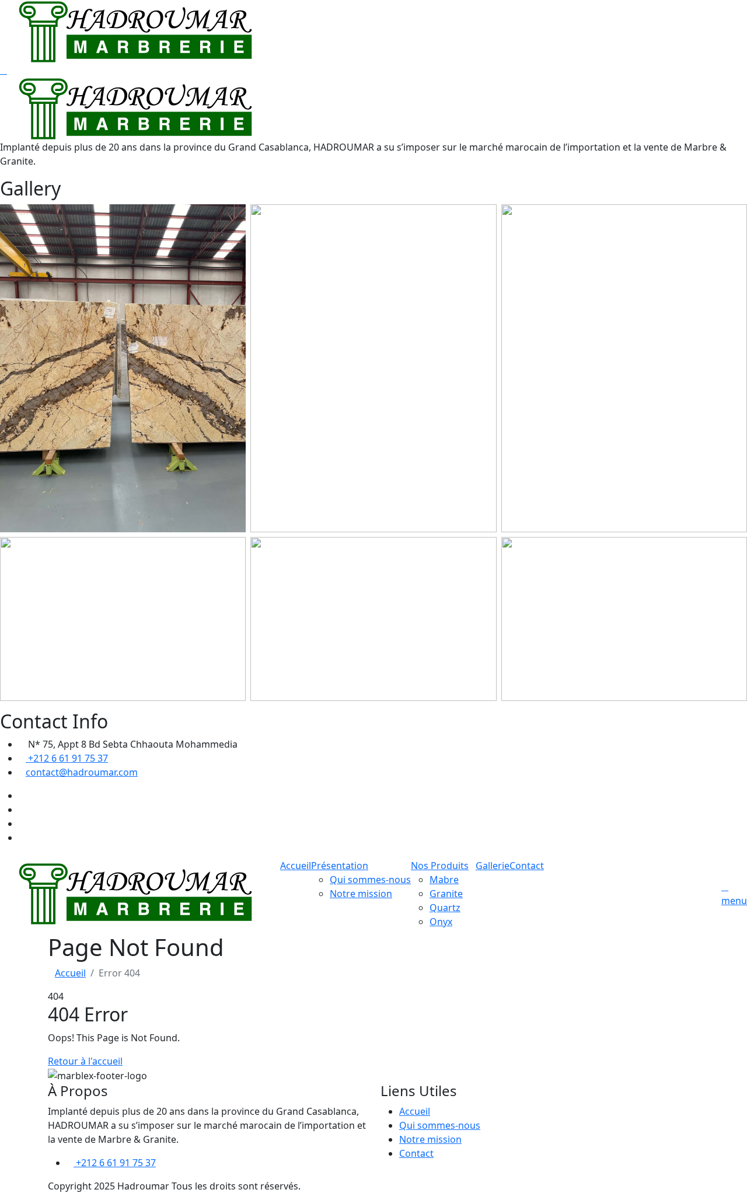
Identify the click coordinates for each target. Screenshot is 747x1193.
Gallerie (492, 865)
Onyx (441, 921)
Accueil (295, 865)
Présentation (339, 865)
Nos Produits (440, 865)
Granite (446, 893)
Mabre (444, 879)
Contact (526, 865)
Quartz (445, 907)
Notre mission (361, 893)
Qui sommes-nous (370, 879)
